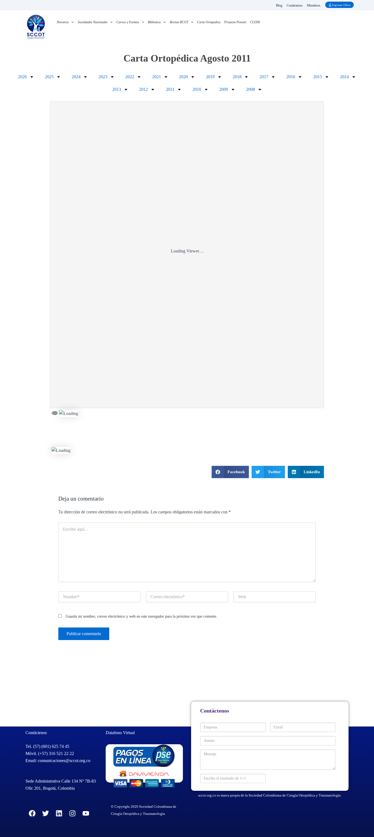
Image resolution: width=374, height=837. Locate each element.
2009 (223, 89)
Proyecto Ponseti (235, 22)
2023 (103, 76)
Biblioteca (154, 22)
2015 (317, 76)
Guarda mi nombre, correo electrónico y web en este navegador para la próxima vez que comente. (141, 616)
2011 (170, 89)
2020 (183, 76)
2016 (290, 76)
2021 (156, 76)
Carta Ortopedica (208, 22)
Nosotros (63, 22)
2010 (196, 89)
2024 (76, 76)
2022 (129, 76)
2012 (143, 89)
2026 (22, 76)
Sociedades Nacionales (93, 22)
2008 (250, 89)
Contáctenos (295, 5)
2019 (210, 76)
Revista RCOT (179, 22)
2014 (344, 76)
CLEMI (255, 22)
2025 (49, 76)
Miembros (313, 5)
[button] (230, 472)
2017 (264, 76)
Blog (279, 5)
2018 (237, 76)
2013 (116, 89)
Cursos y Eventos (127, 22)
